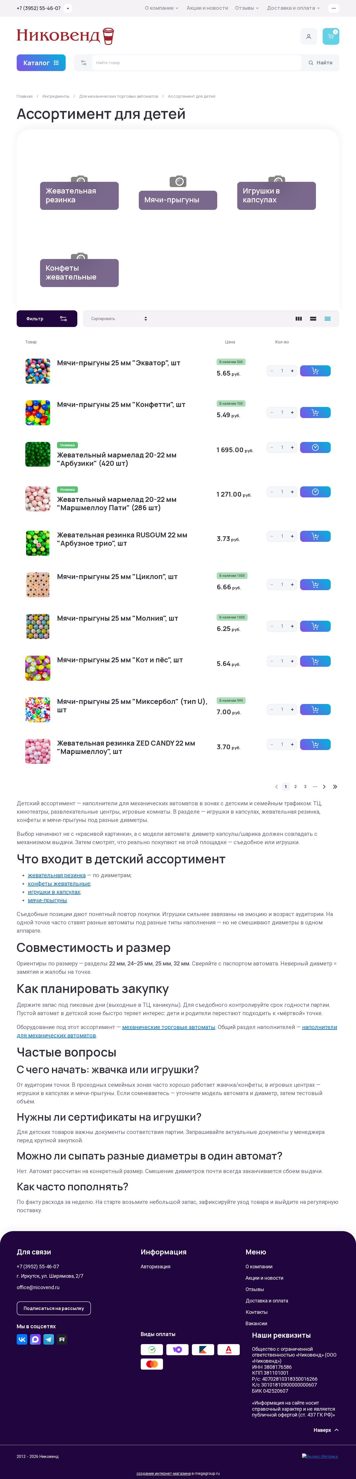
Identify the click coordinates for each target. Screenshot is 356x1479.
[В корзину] (315, 370)
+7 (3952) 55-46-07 (39, 8)
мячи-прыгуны (47, 900)
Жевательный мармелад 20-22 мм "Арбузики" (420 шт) (117, 459)
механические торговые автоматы (168, 1027)
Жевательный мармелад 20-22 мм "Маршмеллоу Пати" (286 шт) (117, 503)
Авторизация (155, 1266)
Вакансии (256, 1323)
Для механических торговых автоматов (118, 96)
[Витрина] (299, 319)
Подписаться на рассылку (54, 1308)
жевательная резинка (57, 875)
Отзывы (244, 7)
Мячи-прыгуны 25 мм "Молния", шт (117, 618)
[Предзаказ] (315, 447)
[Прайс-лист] (327, 319)
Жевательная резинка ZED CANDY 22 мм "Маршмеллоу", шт (126, 747)
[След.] (324, 787)
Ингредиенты (56, 96)
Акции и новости (207, 7)
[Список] (313, 319)
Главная (25, 96)
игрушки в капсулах (54, 892)
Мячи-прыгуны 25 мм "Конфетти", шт (121, 404)
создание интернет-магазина (164, 1473)
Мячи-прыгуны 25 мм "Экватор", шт (119, 363)
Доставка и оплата (291, 7)
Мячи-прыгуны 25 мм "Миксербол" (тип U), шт (132, 705)
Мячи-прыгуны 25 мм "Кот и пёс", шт (120, 660)
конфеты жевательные (59, 883)
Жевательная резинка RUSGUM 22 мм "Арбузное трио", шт (122, 539)
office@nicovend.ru (38, 1287)
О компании (159, 7)
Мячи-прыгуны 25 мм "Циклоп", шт (117, 576)
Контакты (257, 1312)
